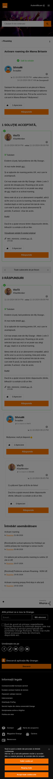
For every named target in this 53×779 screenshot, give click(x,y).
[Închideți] (49, 749)
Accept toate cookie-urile (26, 775)
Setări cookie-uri (26, 761)
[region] (26, 762)
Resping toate (26, 768)
